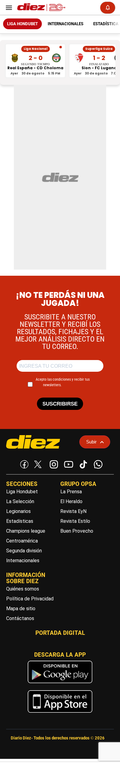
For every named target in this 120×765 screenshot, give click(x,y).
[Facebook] (23, 463)
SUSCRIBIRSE (60, 404)
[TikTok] (82, 463)
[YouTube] (67, 463)
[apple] (60, 714)
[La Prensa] (40, 442)
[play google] (60, 684)
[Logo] (40, 7)
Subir (91, 441)
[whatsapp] (97, 463)
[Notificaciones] (107, 8)
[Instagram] (52, 463)
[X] (38, 464)
